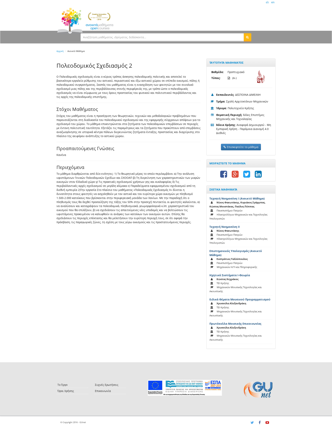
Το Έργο (62, 385)
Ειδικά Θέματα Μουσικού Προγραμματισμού (239, 299)
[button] (247, 37)
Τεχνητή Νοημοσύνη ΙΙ (224, 227)
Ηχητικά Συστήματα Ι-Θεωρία (229, 275)
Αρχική (60, 51)
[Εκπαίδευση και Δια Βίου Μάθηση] (185, 388)
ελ (267, 2)
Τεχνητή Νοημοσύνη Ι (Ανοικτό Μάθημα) (237, 198)
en (273, 2)
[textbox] (162, 37)
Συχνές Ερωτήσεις (106, 385)
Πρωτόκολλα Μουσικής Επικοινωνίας (235, 323)
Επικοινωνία (103, 391)
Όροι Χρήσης (65, 391)
